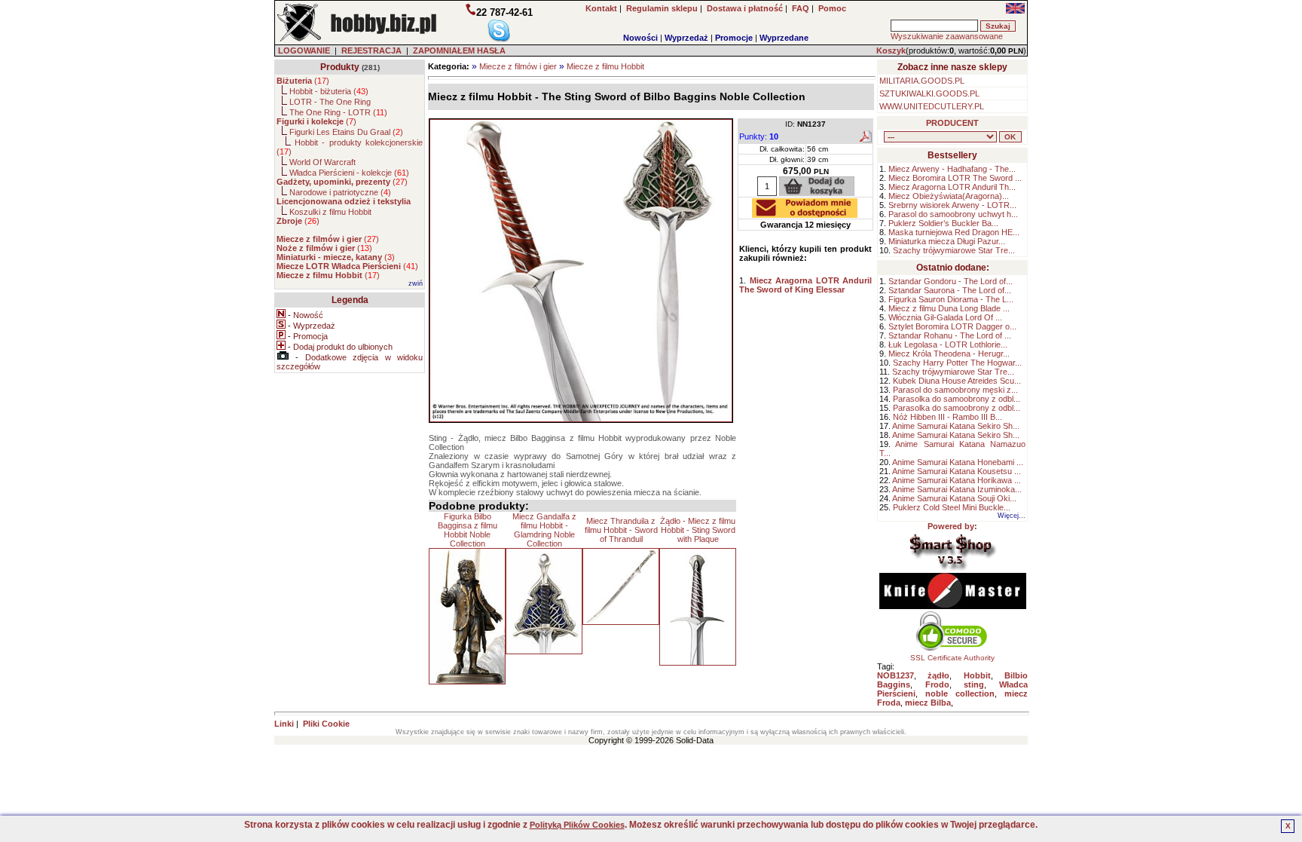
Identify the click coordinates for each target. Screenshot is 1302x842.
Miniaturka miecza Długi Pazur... (946, 241)
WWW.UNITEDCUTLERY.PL (931, 106)
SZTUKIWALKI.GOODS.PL (929, 93)
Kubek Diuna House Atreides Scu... (957, 380)
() (303, 80)
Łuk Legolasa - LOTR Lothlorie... (947, 344)
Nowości (640, 37)
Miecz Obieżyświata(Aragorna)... (948, 196)
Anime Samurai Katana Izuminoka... (957, 489)
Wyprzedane (784, 37)
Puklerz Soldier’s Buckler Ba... (943, 223)
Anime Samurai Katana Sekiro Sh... (955, 425)
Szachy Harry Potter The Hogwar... (957, 362)
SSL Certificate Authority (952, 658)
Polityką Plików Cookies (577, 824)
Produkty (339, 67)
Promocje (734, 37)
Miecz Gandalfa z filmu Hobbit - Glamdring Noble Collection (544, 530)
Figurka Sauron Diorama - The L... (950, 299)
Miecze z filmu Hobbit (605, 66)
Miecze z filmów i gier (518, 66)
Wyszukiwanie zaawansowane (947, 36)
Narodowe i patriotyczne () (340, 192)
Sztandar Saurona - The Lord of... (949, 290)
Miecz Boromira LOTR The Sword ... (955, 177)
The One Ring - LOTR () (338, 112)
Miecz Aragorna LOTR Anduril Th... (952, 186)
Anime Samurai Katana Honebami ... (957, 462)
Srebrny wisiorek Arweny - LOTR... (952, 205)
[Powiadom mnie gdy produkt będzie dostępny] (804, 213)
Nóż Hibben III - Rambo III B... (947, 416)
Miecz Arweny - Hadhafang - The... (952, 168)
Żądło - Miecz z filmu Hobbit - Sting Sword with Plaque (697, 529)
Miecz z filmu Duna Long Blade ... (949, 308)
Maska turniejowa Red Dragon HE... (953, 232)
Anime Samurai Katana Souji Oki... (954, 498)
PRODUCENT (952, 122)
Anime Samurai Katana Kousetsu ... (956, 471)
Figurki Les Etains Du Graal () (346, 131)
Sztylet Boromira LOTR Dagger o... (952, 326)
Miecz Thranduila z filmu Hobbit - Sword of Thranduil (621, 529)
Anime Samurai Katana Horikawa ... (956, 480)
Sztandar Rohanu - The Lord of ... (949, 335)
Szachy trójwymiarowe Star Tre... (954, 250)
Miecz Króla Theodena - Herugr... (949, 353)
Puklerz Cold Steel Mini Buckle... (951, 507)
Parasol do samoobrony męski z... (955, 389)
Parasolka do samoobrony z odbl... (956, 398)
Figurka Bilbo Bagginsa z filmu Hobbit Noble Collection (467, 530)
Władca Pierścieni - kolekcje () (349, 172)
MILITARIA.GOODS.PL (921, 80)
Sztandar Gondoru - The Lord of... (950, 281)
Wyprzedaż (686, 37)
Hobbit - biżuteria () (328, 91)
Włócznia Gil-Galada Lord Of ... (945, 317)
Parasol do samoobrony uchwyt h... (953, 214)
